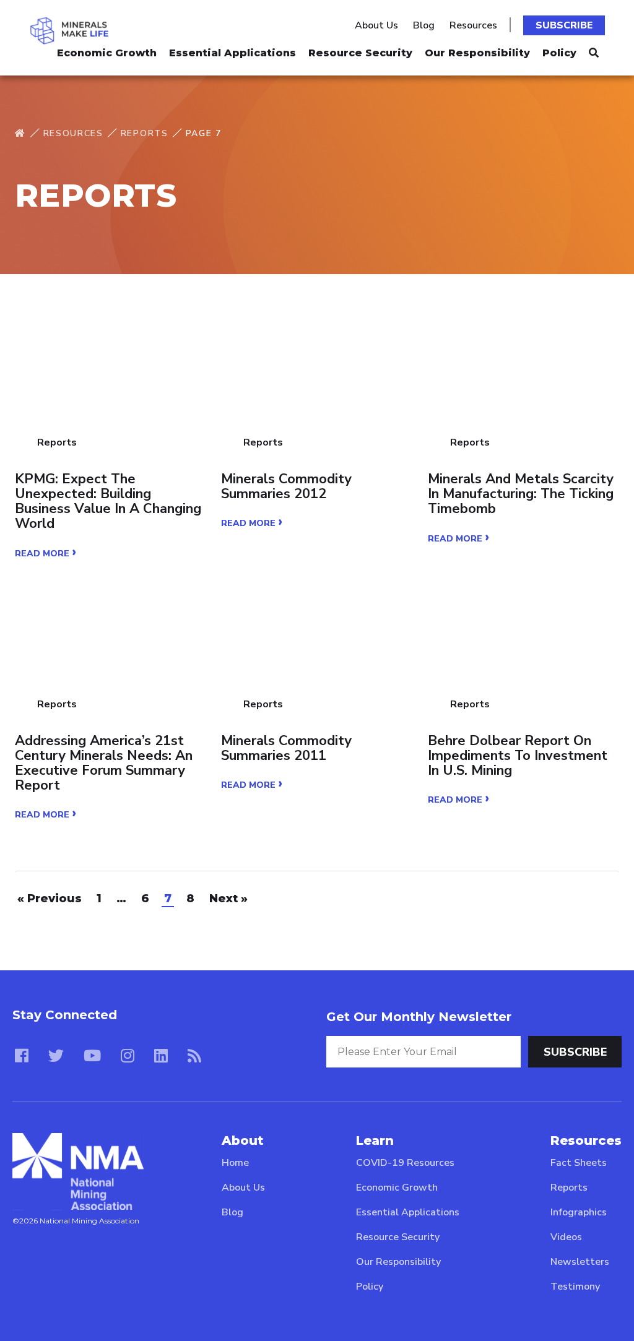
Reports (144, 133)
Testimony (575, 1286)
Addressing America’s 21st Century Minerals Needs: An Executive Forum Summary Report (104, 763)
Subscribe (564, 25)
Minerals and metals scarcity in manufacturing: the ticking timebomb (521, 494)
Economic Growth (107, 53)
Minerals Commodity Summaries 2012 (286, 486)
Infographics (578, 1212)
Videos (566, 1237)
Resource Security (360, 53)
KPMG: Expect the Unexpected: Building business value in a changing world (108, 502)
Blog (424, 25)
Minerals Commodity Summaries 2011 (286, 748)
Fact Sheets (578, 1163)
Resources (473, 25)
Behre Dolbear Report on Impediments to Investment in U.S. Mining (517, 755)
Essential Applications (232, 53)
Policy (559, 53)
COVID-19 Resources (405, 1163)
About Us (376, 25)
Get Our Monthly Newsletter (418, 1016)
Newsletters (579, 1262)
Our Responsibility (477, 53)
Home (235, 1163)
